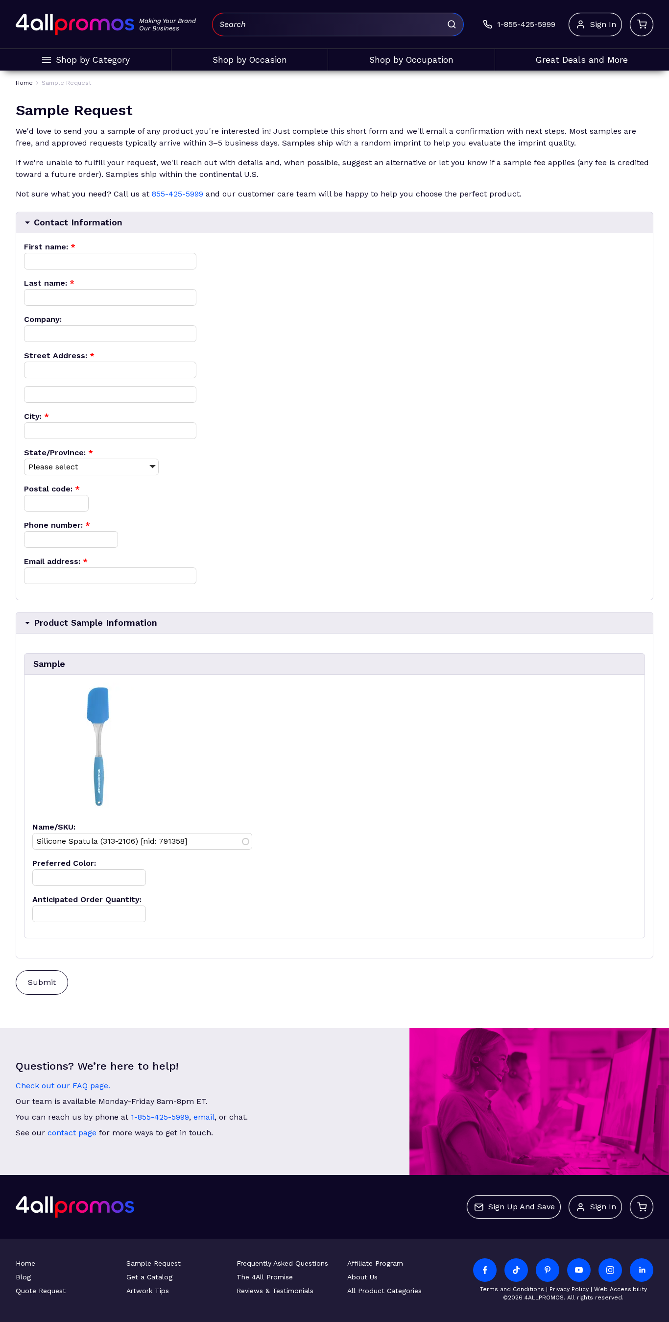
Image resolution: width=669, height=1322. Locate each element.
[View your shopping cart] (641, 24)
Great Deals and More (582, 60)
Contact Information (78, 222)
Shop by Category (93, 60)
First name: (49, 246)
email (204, 1117)
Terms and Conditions (512, 1289)
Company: (43, 319)
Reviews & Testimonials (275, 1291)
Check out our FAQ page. (63, 1085)
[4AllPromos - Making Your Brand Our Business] (75, 24)
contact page (72, 1132)
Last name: (49, 283)
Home (25, 1263)
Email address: (56, 561)
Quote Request (41, 1291)
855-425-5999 (177, 193)
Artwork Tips (147, 1291)
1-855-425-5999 (160, 1117)
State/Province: (58, 452)
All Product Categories (384, 1291)
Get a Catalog (149, 1277)
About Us (362, 1277)
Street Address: (59, 355)
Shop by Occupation (411, 60)
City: (36, 416)
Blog (23, 1277)
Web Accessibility (620, 1289)
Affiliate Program (375, 1263)
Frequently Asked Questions (282, 1263)
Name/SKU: (53, 827)
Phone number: (57, 525)
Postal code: (52, 488)
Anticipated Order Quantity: (87, 899)
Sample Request (153, 1263)
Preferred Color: (64, 863)
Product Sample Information (95, 622)
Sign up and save (521, 1206)
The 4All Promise (265, 1277)
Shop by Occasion (250, 60)
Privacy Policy (569, 1289)
